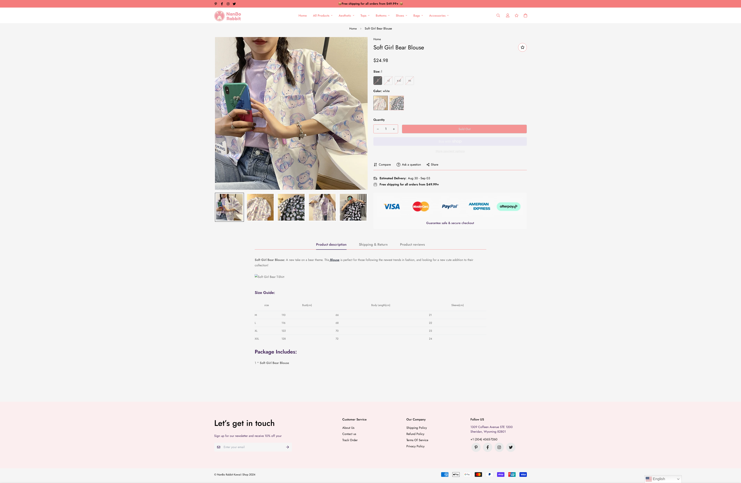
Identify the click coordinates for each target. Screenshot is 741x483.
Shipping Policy (416, 427)
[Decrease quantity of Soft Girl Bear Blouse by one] (378, 129)
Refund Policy (415, 434)
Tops (363, 15)
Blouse (334, 260)
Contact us (349, 434)
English (658, 479)
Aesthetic (345, 15)
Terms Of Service (417, 440)
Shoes (400, 15)
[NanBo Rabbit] (228, 15)
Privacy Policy (415, 446)
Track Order (350, 440)
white (380, 103)
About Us (348, 427)
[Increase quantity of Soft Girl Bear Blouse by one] (394, 129)
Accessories (437, 15)
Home (303, 15)
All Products (321, 15)
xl (388, 80)
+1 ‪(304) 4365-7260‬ (483, 439)
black (396, 103)
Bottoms (381, 15)
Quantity (379, 120)
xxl (399, 80)
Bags (416, 15)
